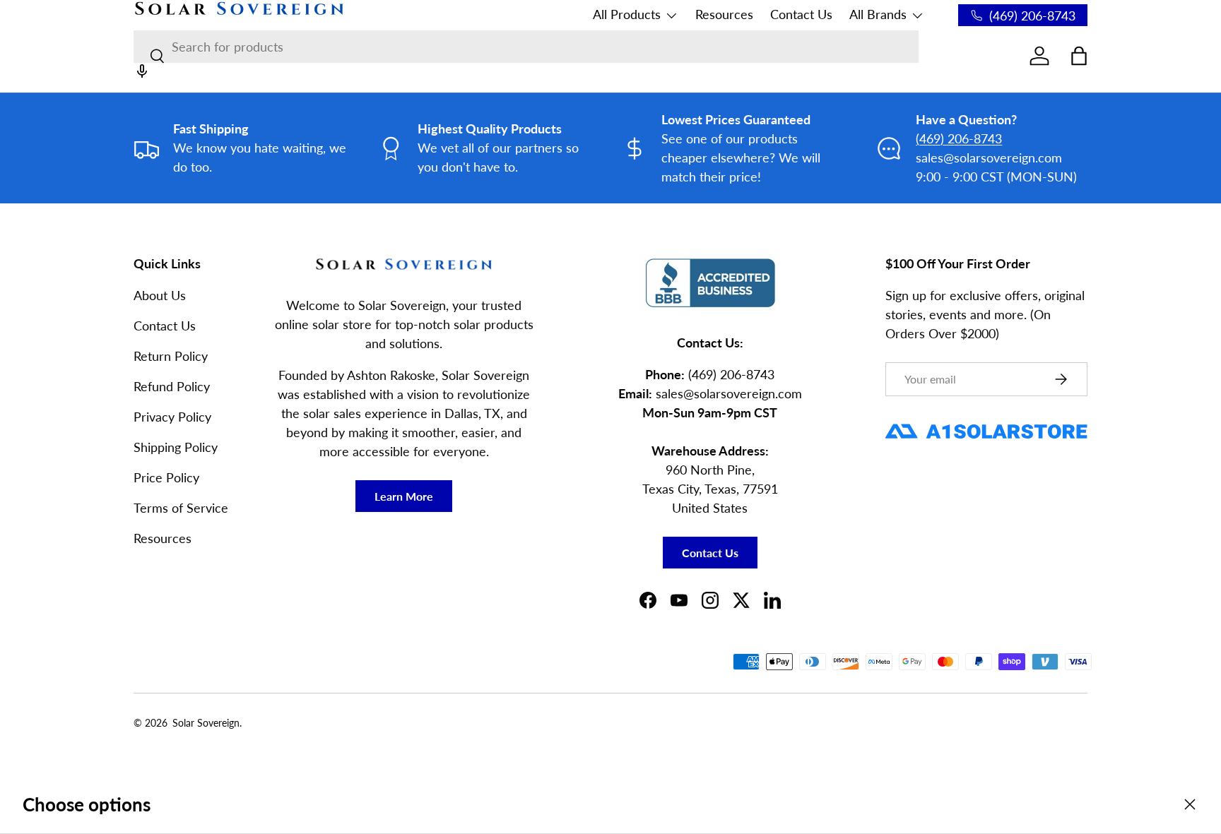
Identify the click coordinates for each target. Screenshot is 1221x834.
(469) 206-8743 (959, 138)
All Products (627, 14)
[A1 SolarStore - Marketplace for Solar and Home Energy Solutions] (986, 424)
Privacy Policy (172, 416)
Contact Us (801, 14)
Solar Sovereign (206, 723)
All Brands (878, 14)
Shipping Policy (176, 447)
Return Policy (171, 356)
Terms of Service (181, 508)
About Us (160, 295)
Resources (724, 14)
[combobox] (526, 46)
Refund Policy (172, 386)
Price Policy (166, 477)
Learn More (403, 496)
